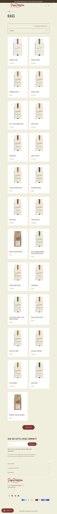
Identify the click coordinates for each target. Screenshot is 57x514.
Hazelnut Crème (35, 91)
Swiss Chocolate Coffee (37, 317)
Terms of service (34, 510)
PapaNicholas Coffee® (17, 485)
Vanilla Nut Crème (13, 351)
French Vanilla (34, 123)
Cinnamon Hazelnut (14, 91)
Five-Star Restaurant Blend (16, 123)
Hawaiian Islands (35, 60)
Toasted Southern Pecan (15, 187)
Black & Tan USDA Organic (15, 251)
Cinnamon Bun (34, 285)
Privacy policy (28, 510)
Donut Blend (34, 383)
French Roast (12, 155)
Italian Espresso (35, 219)
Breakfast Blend (13, 60)
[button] (8, 5)
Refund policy (22, 510)
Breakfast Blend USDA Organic (17, 415)
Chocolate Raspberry (36, 351)
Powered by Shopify (11, 487)
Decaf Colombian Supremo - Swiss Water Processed (38, 252)
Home (9, 11)
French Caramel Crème (15, 285)
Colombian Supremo (36, 187)
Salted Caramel (13, 383)
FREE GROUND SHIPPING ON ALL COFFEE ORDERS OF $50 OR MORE (28, 1)
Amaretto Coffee (35, 155)
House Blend (12, 219)
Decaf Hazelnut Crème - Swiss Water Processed (16, 318)
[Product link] (18, 51)
